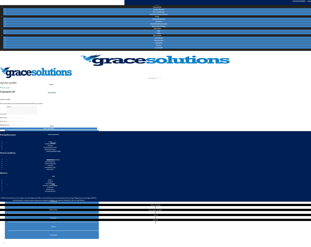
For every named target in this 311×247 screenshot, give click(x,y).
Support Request (158, 9)
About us (50, 179)
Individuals (158, 43)
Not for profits (158, 40)
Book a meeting (155, 205)
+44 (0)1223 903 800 (298, 1)
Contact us (50, 181)
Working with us (50, 189)
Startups (158, 45)
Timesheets (50, 165)
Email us (155, 220)
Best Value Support (50, 161)
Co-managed (159, 47)
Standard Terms (50, 159)
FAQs (159, 33)
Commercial (159, 38)
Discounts (159, 21)
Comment (3, 114)
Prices (50, 141)
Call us (156, 215)
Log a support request (155, 210)
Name (2, 117)
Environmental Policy (50, 191)
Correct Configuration (50, 163)
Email (2, 121)
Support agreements (158, 19)
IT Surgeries (50, 187)
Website (2, 125)
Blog (158, 31)
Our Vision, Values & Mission (159, 14)
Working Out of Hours (159, 26)
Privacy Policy (50, 169)
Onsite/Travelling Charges (158, 24)
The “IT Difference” (159, 12)
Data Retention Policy (50, 167)
